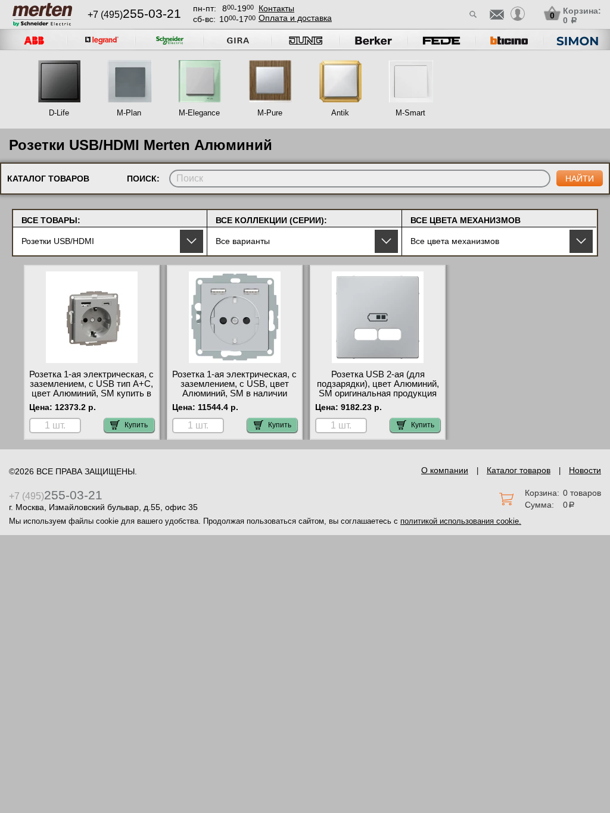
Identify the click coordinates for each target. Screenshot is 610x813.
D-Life (59, 112)
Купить (136, 425)
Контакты (276, 8)
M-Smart (410, 112)
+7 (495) (134, 15)
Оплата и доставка (295, 18)
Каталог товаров (518, 470)
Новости (585, 470)
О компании (444, 470)
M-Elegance (199, 112)
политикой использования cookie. (460, 521)
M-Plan (129, 112)
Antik (340, 112)
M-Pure (269, 112)
